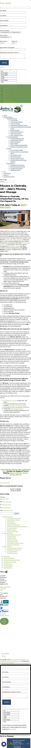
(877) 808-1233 (6, 507)
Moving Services (7, 117)
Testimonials (7, 173)
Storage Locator (11, 538)
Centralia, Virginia (15, 246)
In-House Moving (15, 123)
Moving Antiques (15, 130)
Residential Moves (12, 118)
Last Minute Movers (9, 176)
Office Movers (14, 143)
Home (5, 115)
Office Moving (11, 521)
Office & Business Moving (11, 560)
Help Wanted (7, 100)
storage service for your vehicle (17, 405)
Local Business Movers (16, 140)
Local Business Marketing (7, 663)
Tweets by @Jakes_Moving (4, 614)
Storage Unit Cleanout (16, 168)
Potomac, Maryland (21, 321)
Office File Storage (15, 157)
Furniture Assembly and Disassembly (17, 526)
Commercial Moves (12, 137)
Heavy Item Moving (12, 531)
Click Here (12, 729)
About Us (6, 175)
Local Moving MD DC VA (14, 518)
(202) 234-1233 (6, 504)
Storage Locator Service (17, 158)
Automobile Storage (12, 541)
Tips (4, 172)
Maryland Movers (9, 558)
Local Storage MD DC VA (14, 535)
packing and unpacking (17, 409)
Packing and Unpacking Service (18, 125)
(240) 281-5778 (8, 510)
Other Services (7, 546)
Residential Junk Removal (17, 165)
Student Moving (11, 523)
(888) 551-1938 (4, 499)
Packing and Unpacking (13, 525)
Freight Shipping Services (17, 138)
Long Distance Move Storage (15, 543)
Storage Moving (11, 536)
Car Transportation (12, 551)
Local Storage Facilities (16, 150)
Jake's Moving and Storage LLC (18, 659)
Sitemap (2, 661)
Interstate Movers (15, 142)
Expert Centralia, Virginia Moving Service (19, 473)
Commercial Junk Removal (17, 167)
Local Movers (14, 120)
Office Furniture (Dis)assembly (18, 145)
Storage (9, 148)
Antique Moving (11, 530)
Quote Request (8, 566)
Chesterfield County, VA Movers (14, 239)
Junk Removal (10, 163)
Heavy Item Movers (15, 133)
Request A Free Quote (9, 102)
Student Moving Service (16, 132)
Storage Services (8, 533)
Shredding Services (15, 170)
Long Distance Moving (13, 520)
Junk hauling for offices (9, 400)
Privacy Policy (10, 661)
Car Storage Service (15, 155)
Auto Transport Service (16, 135)
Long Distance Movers (16, 122)
